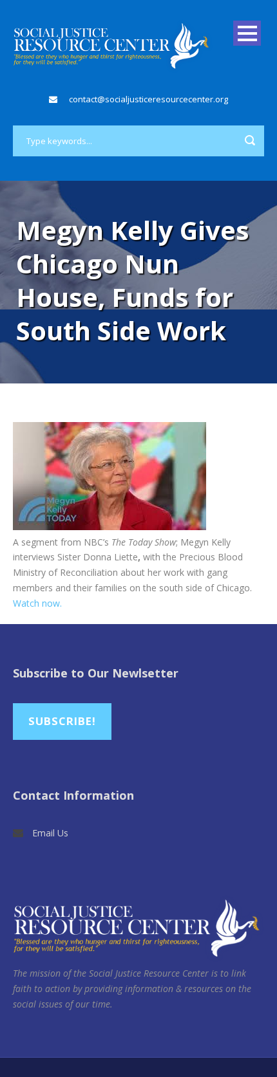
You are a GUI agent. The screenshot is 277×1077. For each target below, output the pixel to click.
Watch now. (37, 603)
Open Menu (247, 33)
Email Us (50, 833)
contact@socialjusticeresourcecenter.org (148, 99)
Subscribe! (62, 720)
